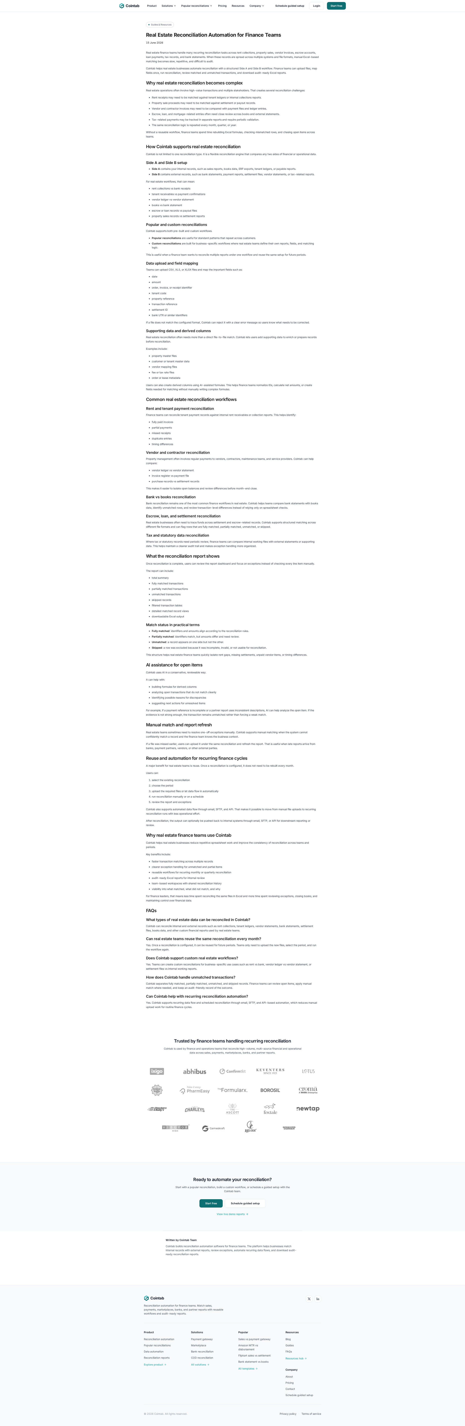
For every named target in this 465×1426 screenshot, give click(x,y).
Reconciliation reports (156, 1357)
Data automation (153, 1351)
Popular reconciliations (195, 5)
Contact (290, 1388)
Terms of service (311, 1413)
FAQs (289, 1351)
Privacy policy (288, 1413)
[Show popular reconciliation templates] (211, 6)
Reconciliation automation (159, 1339)
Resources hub (295, 1358)
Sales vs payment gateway (254, 1339)
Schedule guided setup (289, 5)
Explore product (153, 1364)
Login (316, 5)
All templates (246, 1368)
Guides (290, 1345)
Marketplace (198, 1345)
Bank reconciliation (202, 1351)
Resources (238, 5)
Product (152, 5)
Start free (336, 5)
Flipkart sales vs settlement (254, 1355)
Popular (243, 1332)
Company (255, 5)
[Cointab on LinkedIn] (318, 1299)
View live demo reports (231, 1214)
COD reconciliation (202, 1357)
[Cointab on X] (309, 1299)
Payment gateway (202, 1339)
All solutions (198, 1364)
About (289, 1376)
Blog (288, 1339)
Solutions (167, 5)
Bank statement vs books (253, 1361)
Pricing (222, 5)
